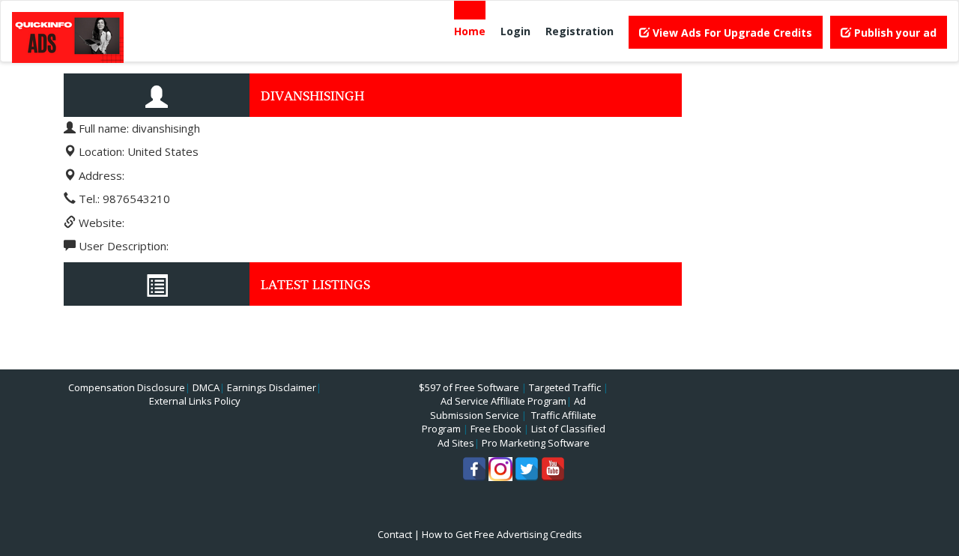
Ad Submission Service (508, 408)
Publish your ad (894, 32)
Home (469, 31)
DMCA (206, 387)
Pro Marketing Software (536, 443)
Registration (579, 31)
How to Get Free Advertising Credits (502, 534)
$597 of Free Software (469, 387)
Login (515, 31)
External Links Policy (194, 401)
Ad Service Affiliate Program (503, 401)
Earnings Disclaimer (271, 387)
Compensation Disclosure (126, 387)
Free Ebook (496, 428)
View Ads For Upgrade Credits (731, 32)
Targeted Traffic (565, 387)
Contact (395, 534)
